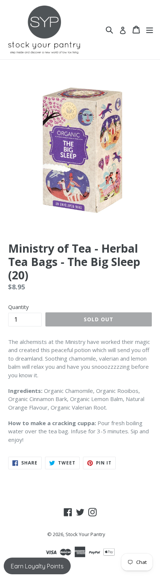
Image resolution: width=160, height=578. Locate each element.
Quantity (18, 307)
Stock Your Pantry (85, 534)
